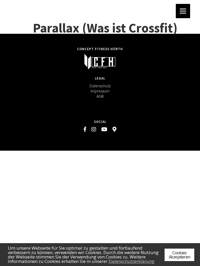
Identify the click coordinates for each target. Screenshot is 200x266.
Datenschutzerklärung (131, 261)
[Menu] (183, 11)
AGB (100, 96)
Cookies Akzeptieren (179, 255)
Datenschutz (100, 85)
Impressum (100, 91)
